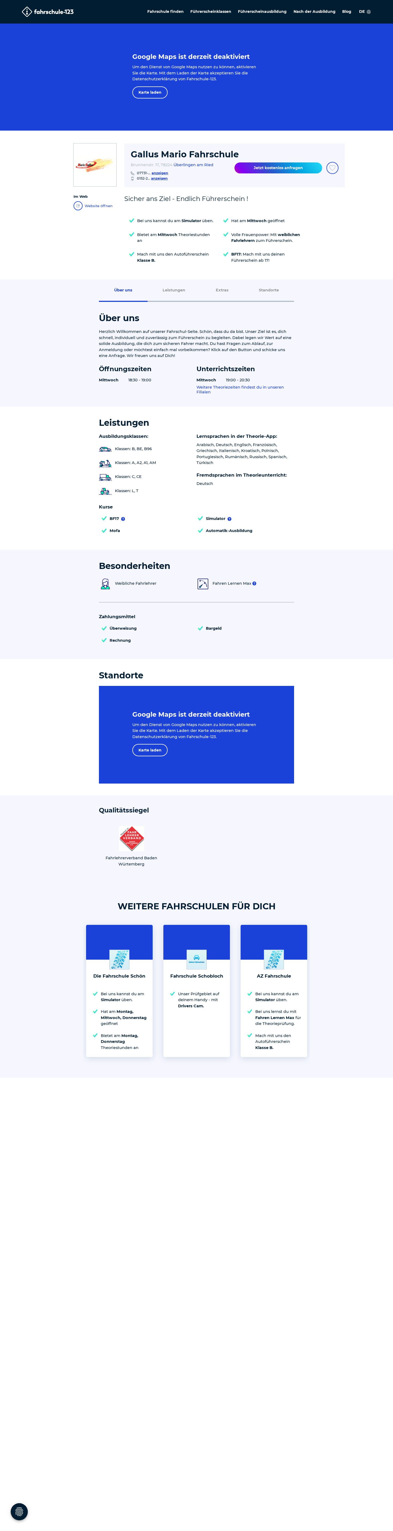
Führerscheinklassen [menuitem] (210, 11)
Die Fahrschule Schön (119, 976)
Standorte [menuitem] (269, 290)
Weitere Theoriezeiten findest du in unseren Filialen (240, 389)
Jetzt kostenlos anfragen (278, 167)
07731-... (152, 173)
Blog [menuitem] (346, 11)
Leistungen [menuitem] (174, 290)
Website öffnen (99, 206)
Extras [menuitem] (222, 290)
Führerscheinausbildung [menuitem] (262, 11)
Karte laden (149, 92)
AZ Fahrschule (274, 976)
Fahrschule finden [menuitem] (165, 11)
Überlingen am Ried (193, 164)
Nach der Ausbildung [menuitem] (315, 11)
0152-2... (152, 178)
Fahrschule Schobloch (196, 976)
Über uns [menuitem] (123, 290)
